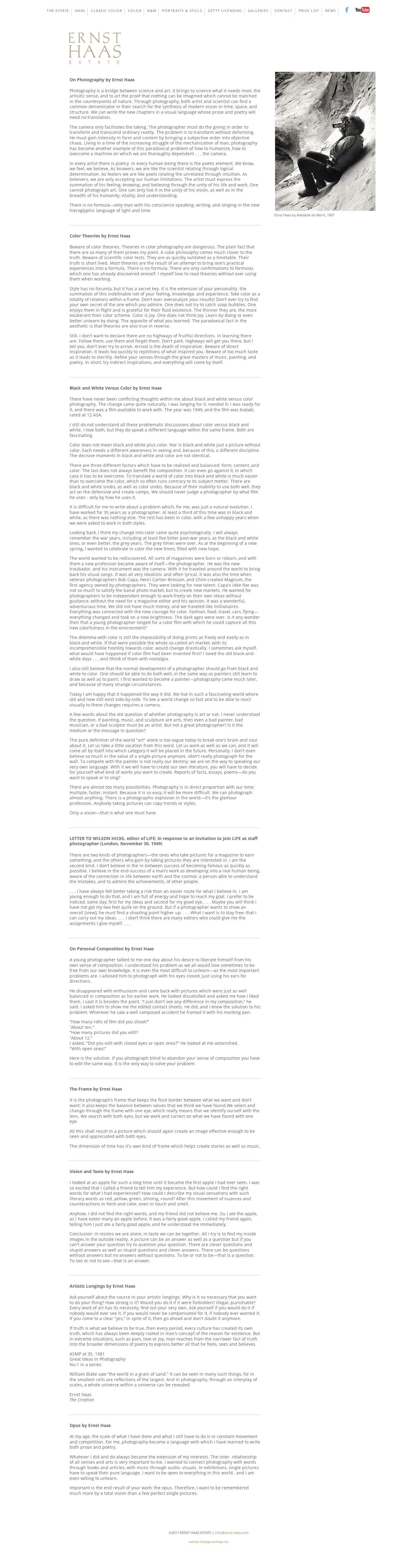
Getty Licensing (225, 10)
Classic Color (106, 10)
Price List (309, 10)
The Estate (58, 10)
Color (135, 10)
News (330, 10)
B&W (151, 10)
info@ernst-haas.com (231, 1532)
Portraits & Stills (182, 10)
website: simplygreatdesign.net (208, 1542)
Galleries (258, 10)
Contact (283, 10)
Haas (80, 10)
